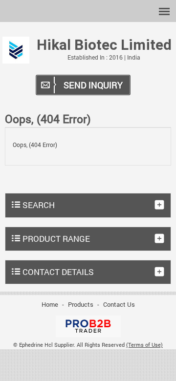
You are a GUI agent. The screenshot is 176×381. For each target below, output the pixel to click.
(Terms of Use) (144, 344)
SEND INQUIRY (93, 85)
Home (50, 304)
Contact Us (119, 304)
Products (80, 304)
